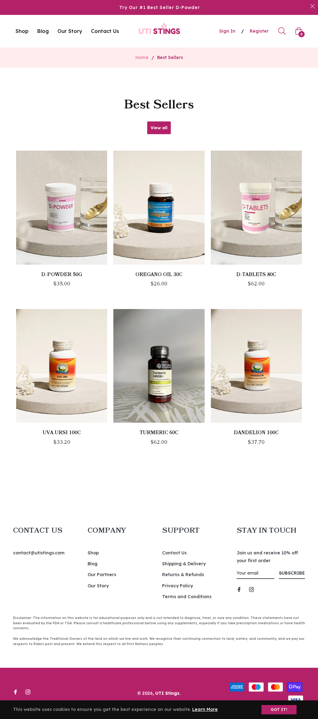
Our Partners (102, 574)
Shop (93, 553)
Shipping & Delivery (184, 564)
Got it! (279, 709)
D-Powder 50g (61, 274)
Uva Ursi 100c (62, 432)
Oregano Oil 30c (158, 274)
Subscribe (292, 573)
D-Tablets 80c (256, 274)
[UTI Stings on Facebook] (239, 589)
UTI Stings (167, 693)
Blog (93, 564)
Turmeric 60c (159, 432)
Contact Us (174, 553)
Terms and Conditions (186, 596)
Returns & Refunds (183, 574)
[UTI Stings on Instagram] (251, 589)
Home (141, 57)
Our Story (98, 586)
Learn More (205, 709)
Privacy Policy (177, 586)
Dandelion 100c (256, 432)
